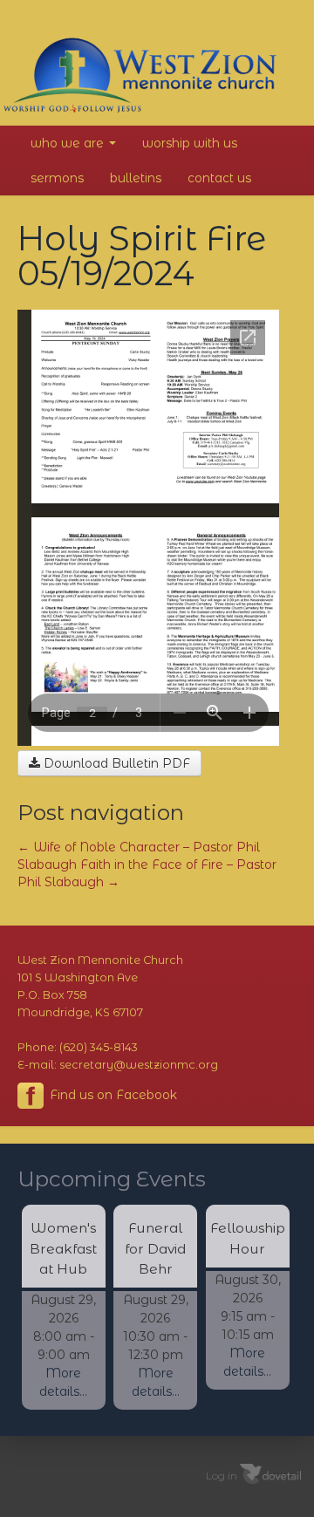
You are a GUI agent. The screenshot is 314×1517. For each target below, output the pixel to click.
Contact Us (219, 178)
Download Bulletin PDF (115, 763)
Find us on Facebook (111, 1095)
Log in (221, 1474)
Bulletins (135, 178)
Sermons (57, 178)
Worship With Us (189, 143)
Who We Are (69, 143)
